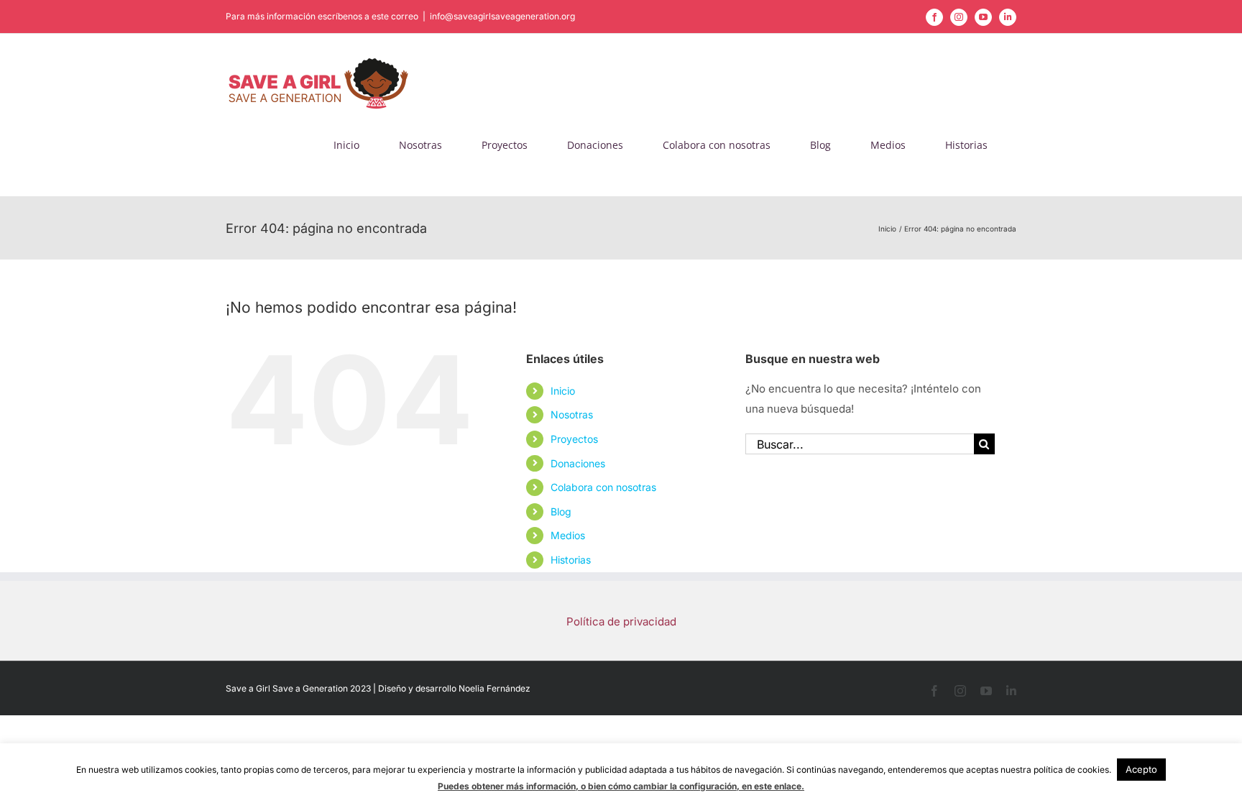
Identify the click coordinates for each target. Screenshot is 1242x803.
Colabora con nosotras (603, 487)
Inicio (563, 391)
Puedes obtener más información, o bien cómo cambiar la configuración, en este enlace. (621, 786)
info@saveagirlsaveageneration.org (502, 16)
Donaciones (578, 463)
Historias (571, 560)
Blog (561, 511)
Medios (568, 535)
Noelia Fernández (494, 688)
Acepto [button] (1141, 769)
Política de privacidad (621, 621)
